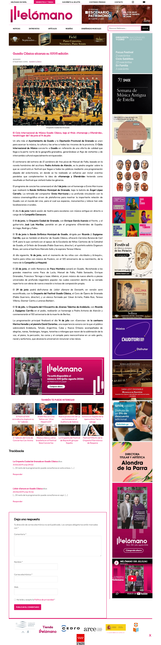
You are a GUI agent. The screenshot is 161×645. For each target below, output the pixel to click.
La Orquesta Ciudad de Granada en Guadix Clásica (35, 461)
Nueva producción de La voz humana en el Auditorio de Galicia (69, 419)
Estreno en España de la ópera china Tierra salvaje (92, 419)
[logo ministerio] (116, 627)
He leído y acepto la (36, 599)
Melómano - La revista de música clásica (41, 14)
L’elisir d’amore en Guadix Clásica (28, 488)
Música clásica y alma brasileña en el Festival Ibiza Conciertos (46, 440)
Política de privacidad (44, 599)
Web (16, 587)
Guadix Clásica (35, 62)
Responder (18, 474)
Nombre (18, 562)
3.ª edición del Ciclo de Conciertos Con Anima (23, 439)
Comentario (20, 534)
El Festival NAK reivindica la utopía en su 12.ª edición (23, 419)
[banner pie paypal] (80, 639)
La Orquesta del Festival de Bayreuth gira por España (69, 440)
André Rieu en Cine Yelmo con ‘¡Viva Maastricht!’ (46, 419)
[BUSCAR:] (125, 28)
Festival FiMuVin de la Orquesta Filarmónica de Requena (92, 440)
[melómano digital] (132, 53)
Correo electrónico (23, 574)
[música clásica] (132, 421)
